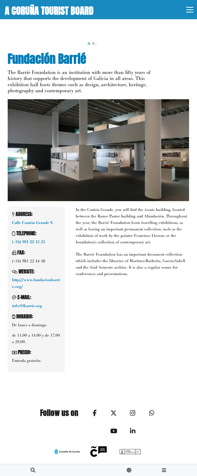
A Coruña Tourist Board (49, 9)
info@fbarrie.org (27, 306)
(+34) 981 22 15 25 (28, 242)
